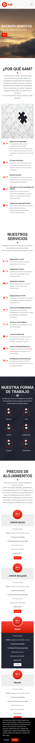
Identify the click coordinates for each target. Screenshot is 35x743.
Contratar (17, 557)
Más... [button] (8, 735)
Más (4, 35)
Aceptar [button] (15, 740)
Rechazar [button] (6, 740)
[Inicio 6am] (9, 4)
